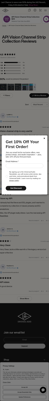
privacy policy (14, 180)
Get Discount (16, 188)
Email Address (12, 161)
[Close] (44, 138)
